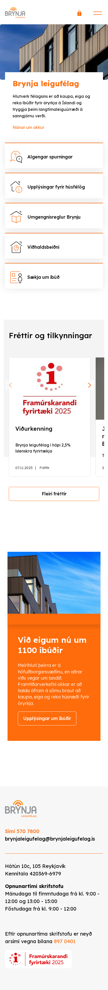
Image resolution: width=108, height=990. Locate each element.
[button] (10, 385)
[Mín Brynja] (79, 15)
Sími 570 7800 (22, 831)
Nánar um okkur (28, 127)
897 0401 (65, 941)
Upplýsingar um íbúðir (47, 718)
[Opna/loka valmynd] (97, 12)
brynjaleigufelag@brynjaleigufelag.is (50, 839)
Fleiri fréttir (54, 494)
